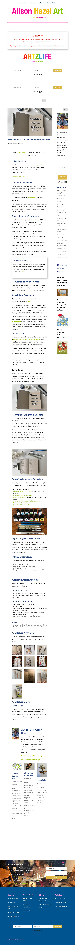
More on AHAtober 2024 (20, 176)
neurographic (16, 322)
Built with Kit (37, 74)
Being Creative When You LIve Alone (61, 212)
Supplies (33, 3)
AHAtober (24, 883)
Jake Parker (41, 165)
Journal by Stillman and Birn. (22, 505)
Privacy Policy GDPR (61, 898)
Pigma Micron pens (19, 497)
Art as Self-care (18, 143)
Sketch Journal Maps (15, 776)
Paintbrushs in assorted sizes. (22, 503)
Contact (54, 3)
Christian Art (11, 902)
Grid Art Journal (41, 783)
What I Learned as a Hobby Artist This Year (62, 243)
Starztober (31, 197)
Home (20, 3)
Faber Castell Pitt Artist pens (22, 491)
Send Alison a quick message (30, 760)
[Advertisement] (37, 845)
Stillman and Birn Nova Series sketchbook (27, 339)
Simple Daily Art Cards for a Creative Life (62, 193)
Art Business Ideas (13, 912)
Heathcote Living (28, 42)
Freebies (40, 3)
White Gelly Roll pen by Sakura (23, 495)
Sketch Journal (28, 778)
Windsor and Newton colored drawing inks (26, 501)
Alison (11, 143)
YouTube (47, 3)
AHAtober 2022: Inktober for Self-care (28, 139)
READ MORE (61, 155)
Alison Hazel (21, 153)
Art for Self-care (12, 898)
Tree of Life (41, 780)
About (25, 3)
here (23, 272)
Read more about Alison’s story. (31, 756)
